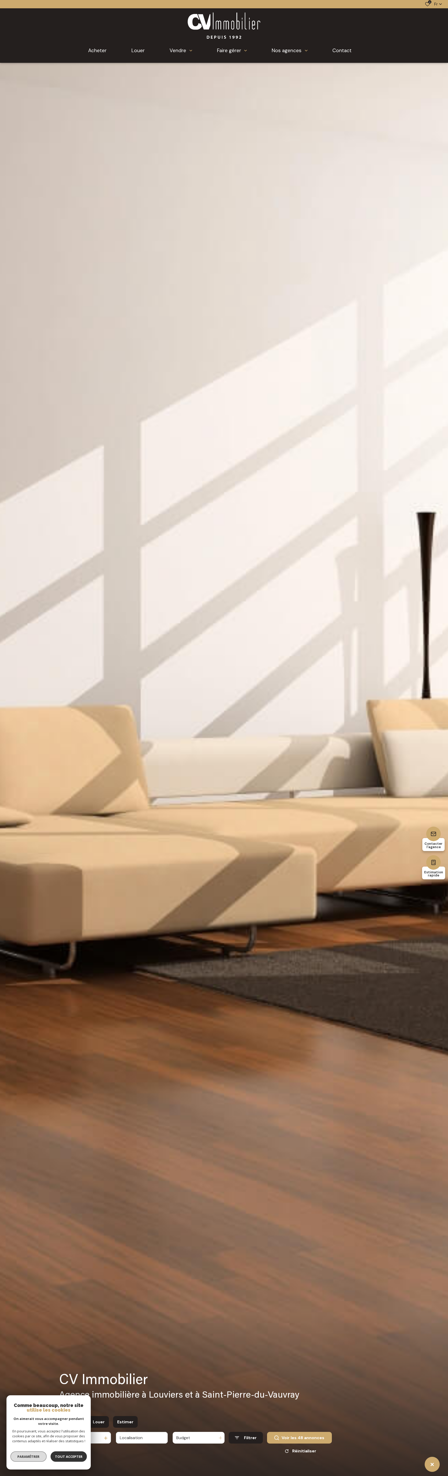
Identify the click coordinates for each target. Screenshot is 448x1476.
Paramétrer (29, 1456)
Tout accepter (68, 1456)
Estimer (125, 1422)
